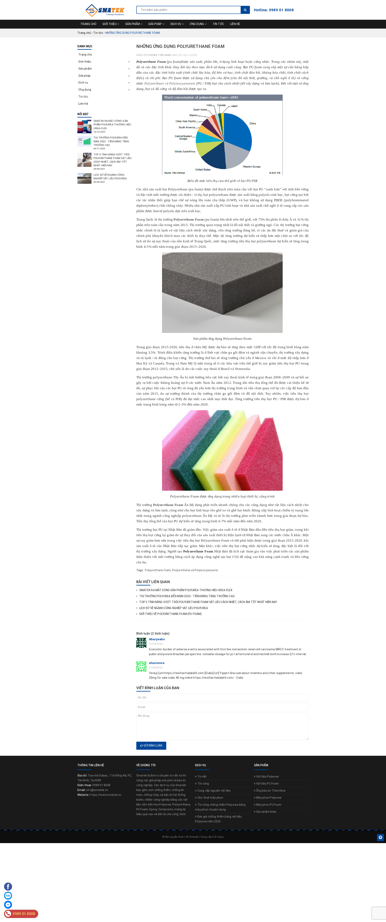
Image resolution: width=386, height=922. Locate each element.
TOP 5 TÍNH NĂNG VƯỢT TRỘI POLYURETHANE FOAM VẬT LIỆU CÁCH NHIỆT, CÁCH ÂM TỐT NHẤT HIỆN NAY (208, 602)
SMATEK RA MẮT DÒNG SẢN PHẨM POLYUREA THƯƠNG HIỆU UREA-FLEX (186, 590)
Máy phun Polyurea (268, 797)
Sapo (220, 836)
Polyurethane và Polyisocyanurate (169, 83)
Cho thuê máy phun (210, 797)
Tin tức (218, 24)
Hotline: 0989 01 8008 (274, 10)
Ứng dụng (197, 24)
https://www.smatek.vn (105, 794)
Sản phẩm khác (266, 811)
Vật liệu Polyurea (267, 776)
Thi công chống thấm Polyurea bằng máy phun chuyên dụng (220, 807)
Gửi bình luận (152, 745)
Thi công (203, 783)
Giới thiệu (110, 24)
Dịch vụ (176, 24)
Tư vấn (201, 776)
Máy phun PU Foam (268, 804)
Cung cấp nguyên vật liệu (214, 790)
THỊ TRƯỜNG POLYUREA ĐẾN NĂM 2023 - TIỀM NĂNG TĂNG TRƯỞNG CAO (187, 596)
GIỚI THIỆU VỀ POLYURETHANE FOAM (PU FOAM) (170, 613)
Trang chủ (88, 24)
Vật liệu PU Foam (267, 783)
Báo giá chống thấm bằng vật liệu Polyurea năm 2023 (218, 819)
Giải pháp (155, 24)
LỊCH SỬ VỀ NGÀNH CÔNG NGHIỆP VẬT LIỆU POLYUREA (173, 608)
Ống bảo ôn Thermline (270, 790)
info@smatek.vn (97, 790)
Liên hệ (235, 24)
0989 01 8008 (101, 785)
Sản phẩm (133, 24)
